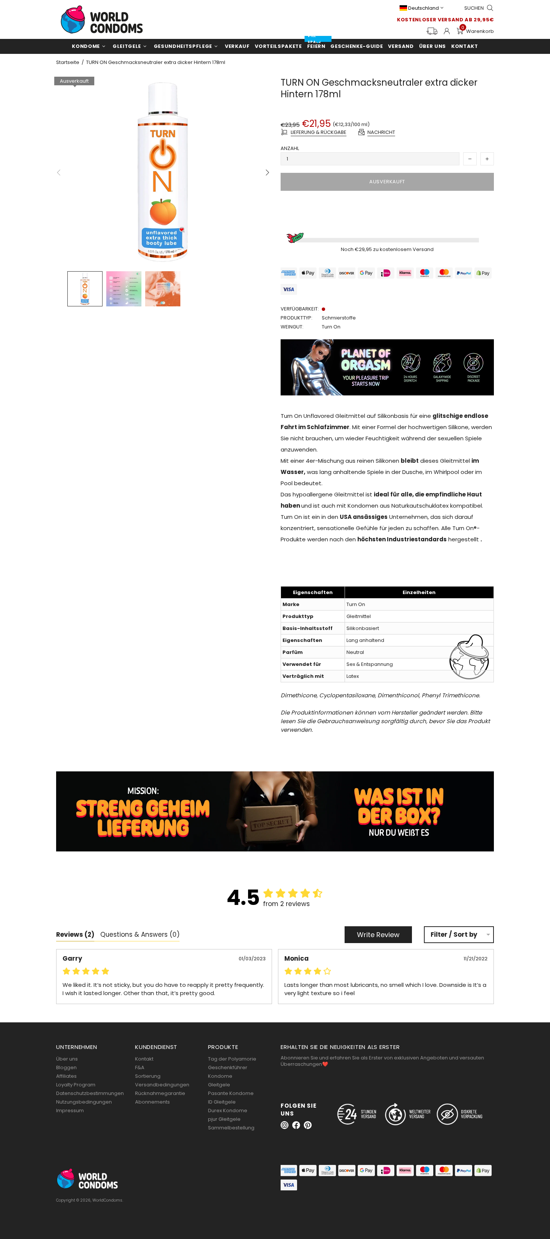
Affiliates (66, 1076)
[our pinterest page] (308, 1125)
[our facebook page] (296, 1125)
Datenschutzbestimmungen (90, 1093)
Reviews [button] (75, 934)
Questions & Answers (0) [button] (140, 934)
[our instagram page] (284, 1125)
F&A (139, 1067)
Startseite (67, 62)
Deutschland (423, 8)
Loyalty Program (75, 1085)
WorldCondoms (101, 19)
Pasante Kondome (231, 1093)
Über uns (67, 1059)
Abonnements (152, 1102)
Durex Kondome (227, 1110)
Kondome (220, 1076)
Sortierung (148, 1076)
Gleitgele (219, 1085)
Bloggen (66, 1067)
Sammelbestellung (231, 1128)
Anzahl (290, 148)
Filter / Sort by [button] (454, 934)
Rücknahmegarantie (160, 1093)
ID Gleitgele (222, 1102)
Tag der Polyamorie (232, 1059)
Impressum (70, 1110)
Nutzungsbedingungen (84, 1102)
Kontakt (144, 1059)
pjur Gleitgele (224, 1119)
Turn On (331, 327)
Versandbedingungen (162, 1085)
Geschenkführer (227, 1067)
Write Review (378, 934)
